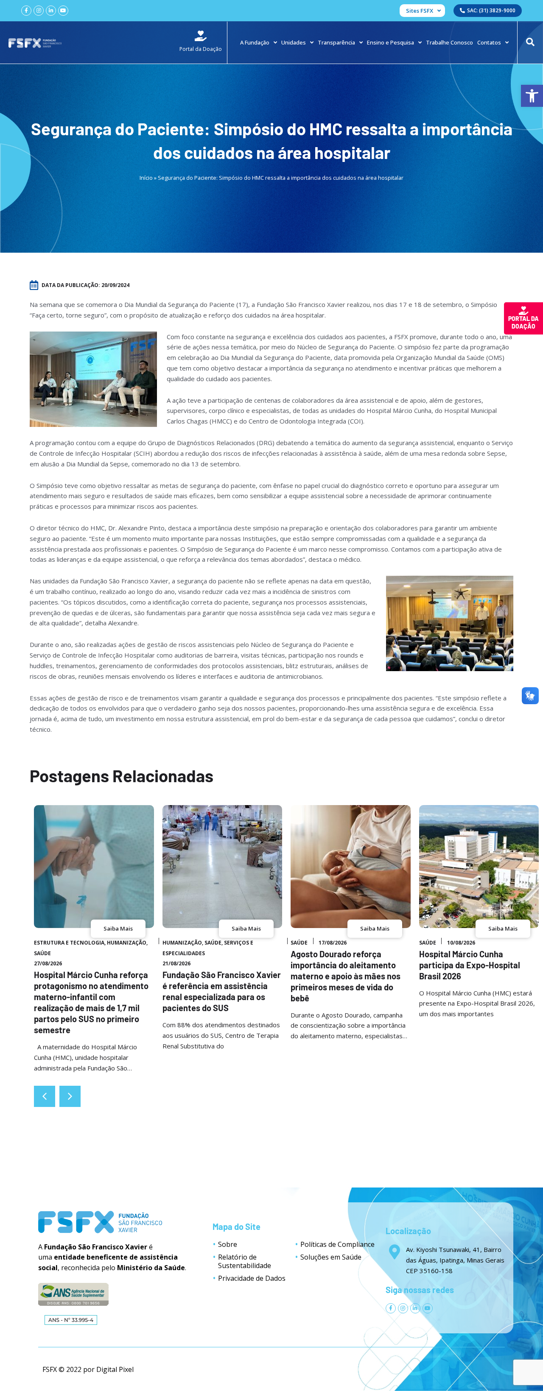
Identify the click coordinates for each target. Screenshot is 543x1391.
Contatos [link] (489, 42)
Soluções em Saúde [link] (330, 1257)
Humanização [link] (126, 942)
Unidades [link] (293, 42)
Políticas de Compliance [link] (337, 1244)
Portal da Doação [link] (523, 322)
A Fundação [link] (254, 42)
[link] (532, 96)
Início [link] (146, 177)
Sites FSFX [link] (419, 10)
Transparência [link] (336, 42)
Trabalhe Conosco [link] (449, 42)
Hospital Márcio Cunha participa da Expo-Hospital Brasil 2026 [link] (469, 965)
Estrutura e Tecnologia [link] (69, 942)
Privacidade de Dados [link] (251, 1278)
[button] (70, 1096)
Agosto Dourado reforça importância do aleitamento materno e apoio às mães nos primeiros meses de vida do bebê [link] (345, 976)
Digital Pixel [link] (115, 1369)
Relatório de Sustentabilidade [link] (244, 1261)
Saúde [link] (42, 953)
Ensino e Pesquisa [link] (390, 42)
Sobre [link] (227, 1244)
